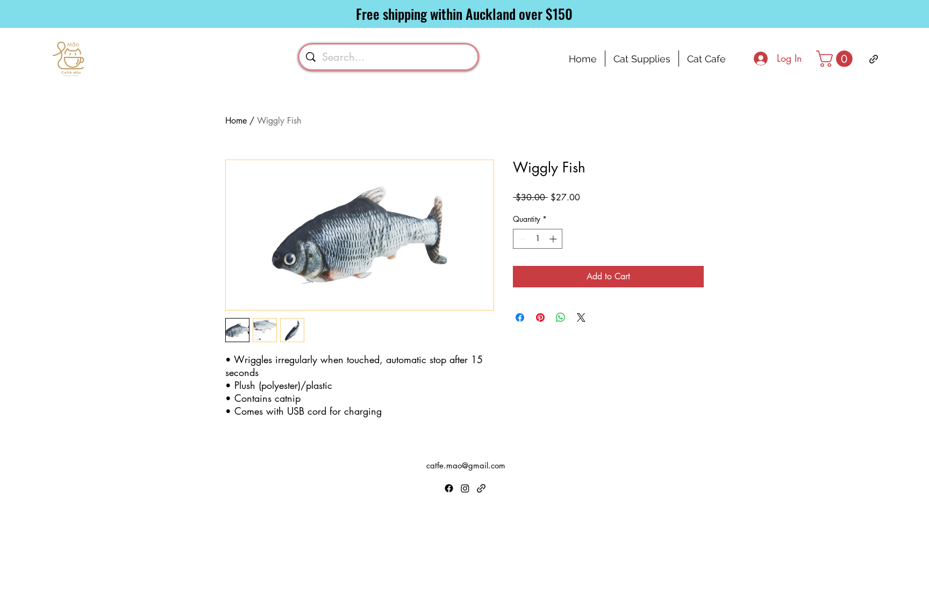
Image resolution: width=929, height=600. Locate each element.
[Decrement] (521, 238)
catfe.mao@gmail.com (465, 465)
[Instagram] (465, 488)
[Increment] (554, 238)
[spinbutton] (537, 238)
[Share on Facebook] (519, 317)
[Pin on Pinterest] (540, 317)
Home (236, 120)
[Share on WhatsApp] (560, 317)
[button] (836, 58)
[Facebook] (449, 488)
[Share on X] (581, 317)
